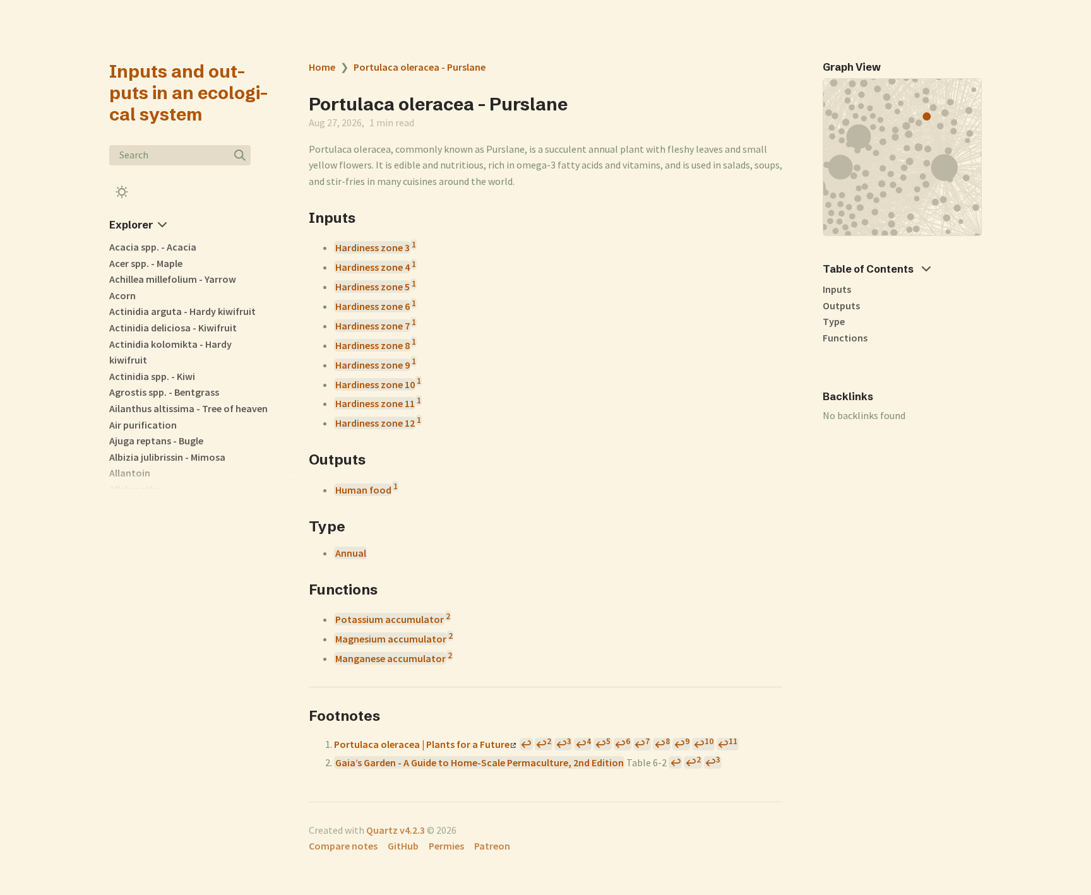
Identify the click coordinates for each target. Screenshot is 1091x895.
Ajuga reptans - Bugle (156, 440)
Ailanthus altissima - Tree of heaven (188, 408)
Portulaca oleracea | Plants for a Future (422, 744)
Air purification (143, 424)
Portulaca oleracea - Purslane (420, 67)
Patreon (492, 845)
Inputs (837, 289)
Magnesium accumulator (390, 638)
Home (322, 67)
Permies (446, 845)
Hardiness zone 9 (372, 365)
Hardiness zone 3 (372, 247)
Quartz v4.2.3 (395, 830)
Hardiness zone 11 (375, 403)
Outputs (841, 305)
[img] (240, 155)
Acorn (122, 295)
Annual (350, 553)
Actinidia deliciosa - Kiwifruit (173, 327)
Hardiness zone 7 (372, 325)
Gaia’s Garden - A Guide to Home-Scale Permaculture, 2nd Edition (479, 762)
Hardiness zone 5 (372, 286)
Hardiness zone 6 (372, 306)
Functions (845, 337)
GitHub (403, 845)
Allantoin (129, 472)
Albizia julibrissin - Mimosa (167, 457)
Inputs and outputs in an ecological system (188, 93)
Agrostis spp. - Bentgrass (164, 392)
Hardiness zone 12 (375, 423)
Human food (363, 489)
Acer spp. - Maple (145, 263)
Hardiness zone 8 (372, 345)
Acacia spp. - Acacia (152, 246)
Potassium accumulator (389, 619)
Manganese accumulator (390, 658)
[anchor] (367, 217)
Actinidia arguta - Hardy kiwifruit (182, 311)
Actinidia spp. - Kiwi (152, 376)
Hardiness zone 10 (375, 384)
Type (834, 321)
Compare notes (343, 845)
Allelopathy (134, 489)
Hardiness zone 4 (372, 267)
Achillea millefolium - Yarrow (172, 279)
